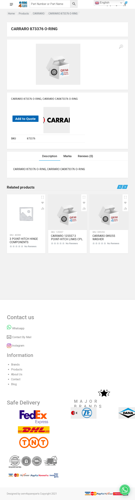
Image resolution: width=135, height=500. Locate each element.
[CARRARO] (56, 120)
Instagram (18, 345)
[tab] (49, 156)
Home (11, 13)
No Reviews (30, 246)
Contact (15, 379)
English (104, 2)
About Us (16, 374)
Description (49, 156)
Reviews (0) (85, 156)
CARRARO (38, 13)
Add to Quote (25, 119)
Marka (67, 156)
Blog (14, 384)
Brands (15, 364)
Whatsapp (18, 328)
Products (24, 13)
